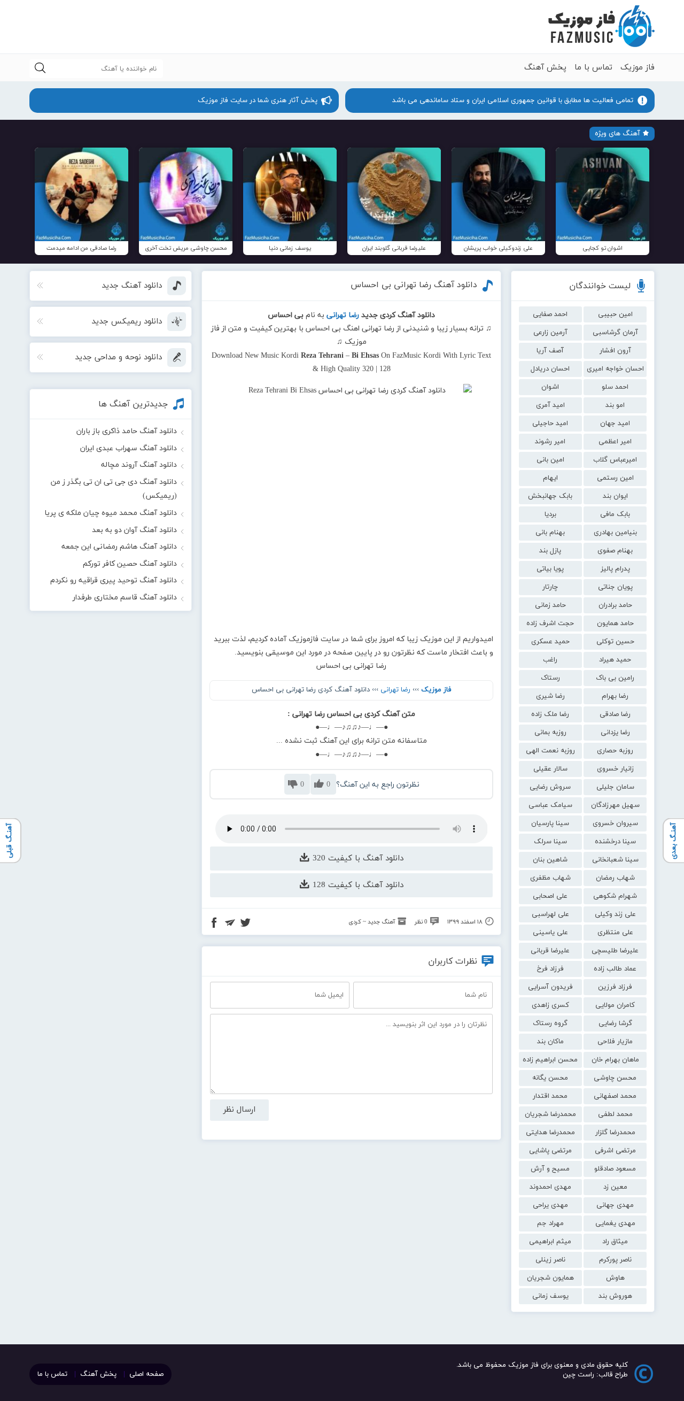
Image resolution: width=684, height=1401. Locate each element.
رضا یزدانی (615, 732)
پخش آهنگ (545, 67)
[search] (40, 68)
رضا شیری (550, 696)
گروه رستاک (550, 1023)
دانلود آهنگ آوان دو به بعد (134, 530)
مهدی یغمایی (615, 1223)
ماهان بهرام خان (615, 1060)
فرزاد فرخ (550, 969)
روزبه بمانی (550, 732)
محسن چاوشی (615, 1078)
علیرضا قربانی (550, 951)
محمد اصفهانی (615, 1096)
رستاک (550, 678)
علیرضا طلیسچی (615, 951)
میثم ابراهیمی (550, 1241)
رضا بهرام (615, 696)
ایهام (550, 478)
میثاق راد (615, 1241)
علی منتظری (615, 932)
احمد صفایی (550, 314)
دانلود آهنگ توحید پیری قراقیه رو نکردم (113, 580)
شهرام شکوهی (615, 896)
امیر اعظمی (615, 442)
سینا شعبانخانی (615, 860)
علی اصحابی (550, 896)
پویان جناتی (615, 587)
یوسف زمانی (550, 1296)
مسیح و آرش (550, 1169)
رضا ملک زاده (550, 714)
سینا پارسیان (550, 823)
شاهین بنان (550, 860)
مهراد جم (550, 1223)
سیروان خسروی (615, 823)
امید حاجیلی (550, 423)
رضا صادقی (615, 714)
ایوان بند (615, 496)
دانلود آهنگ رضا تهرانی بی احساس (414, 285)
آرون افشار (615, 351)
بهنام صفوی (615, 551)
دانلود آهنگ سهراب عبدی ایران (128, 448)
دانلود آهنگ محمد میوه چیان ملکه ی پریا (110, 513)
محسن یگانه (550, 1078)
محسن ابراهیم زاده (550, 1060)
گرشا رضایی (615, 1023)
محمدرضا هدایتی (550, 1132)
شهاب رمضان (615, 878)
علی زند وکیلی (615, 914)
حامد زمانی (550, 605)
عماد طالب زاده (615, 969)
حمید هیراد (615, 660)
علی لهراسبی (550, 914)
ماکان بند (550, 1041)
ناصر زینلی (550, 1260)
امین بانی (550, 460)
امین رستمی (615, 478)
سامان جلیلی (615, 787)
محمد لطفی (615, 1114)
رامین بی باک (615, 678)
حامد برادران (615, 605)
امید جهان (615, 423)
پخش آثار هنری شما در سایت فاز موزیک (257, 100)
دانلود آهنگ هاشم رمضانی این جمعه (119, 547)
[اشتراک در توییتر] (245, 923)
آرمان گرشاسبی (615, 332)
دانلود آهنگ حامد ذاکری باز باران (126, 431)
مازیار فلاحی (615, 1041)
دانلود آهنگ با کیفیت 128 (356, 885)
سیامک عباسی (550, 805)
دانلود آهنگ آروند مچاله (139, 465)
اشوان (550, 387)
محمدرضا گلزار (615, 1132)
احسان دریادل (550, 369)
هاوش (615, 1278)
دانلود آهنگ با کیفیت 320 (356, 858)
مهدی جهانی (615, 1205)
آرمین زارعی (550, 332)
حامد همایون (615, 623)
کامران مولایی (615, 1005)
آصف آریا (550, 351)
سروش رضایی (550, 787)
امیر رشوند (550, 442)
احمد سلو (615, 387)
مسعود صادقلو (615, 1169)
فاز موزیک (637, 67)
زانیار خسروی (615, 769)
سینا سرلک (550, 841)
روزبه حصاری (615, 751)
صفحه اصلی (146, 1374)
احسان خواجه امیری (615, 369)
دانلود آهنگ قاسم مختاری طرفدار (125, 597)
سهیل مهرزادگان (615, 805)
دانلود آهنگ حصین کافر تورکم (130, 564)
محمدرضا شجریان (550, 1114)
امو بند (615, 405)
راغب (550, 660)
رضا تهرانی (395, 690)
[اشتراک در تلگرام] (230, 923)
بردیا (550, 514)
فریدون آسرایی (550, 987)
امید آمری (550, 405)
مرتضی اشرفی (615, 1151)
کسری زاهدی (550, 1005)
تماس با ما (593, 67)
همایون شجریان (550, 1278)
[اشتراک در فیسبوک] (214, 923)
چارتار (550, 587)
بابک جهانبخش (550, 496)
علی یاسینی (550, 932)
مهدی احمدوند (550, 1187)
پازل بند (550, 551)
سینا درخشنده (615, 841)
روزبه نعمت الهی (550, 751)
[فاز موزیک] (601, 26)
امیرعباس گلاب (615, 460)
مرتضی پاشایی (550, 1151)
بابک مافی (615, 514)
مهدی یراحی (550, 1205)
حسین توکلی (615, 641)
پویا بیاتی (550, 569)
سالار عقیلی (550, 769)
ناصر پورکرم (615, 1260)
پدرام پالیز (615, 569)
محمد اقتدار (550, 1096)
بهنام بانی (550, 532)
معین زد (615, 1187)
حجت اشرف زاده (550, 623)
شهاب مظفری (550, 878)
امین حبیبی (615, 314)
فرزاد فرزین (615, 987)
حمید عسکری (550, 641)
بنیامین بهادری (615, 532)
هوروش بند (615, 1296)
